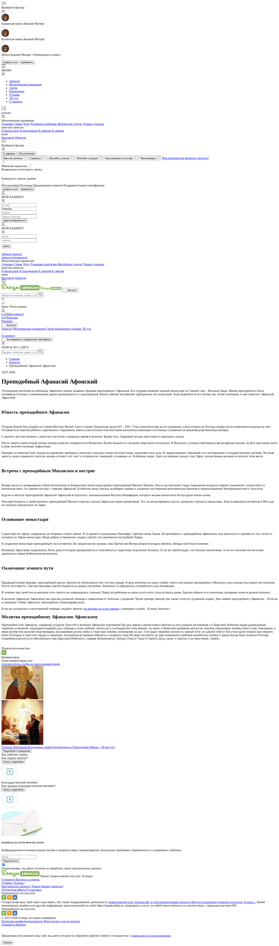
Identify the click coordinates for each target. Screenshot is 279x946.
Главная (14, 359)
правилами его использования (150, 935)
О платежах (34, 889)
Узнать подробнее (13, 761)
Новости (20, 137)
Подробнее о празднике (16, 751)
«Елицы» (19, 883)
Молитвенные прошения (25, 84)
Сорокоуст (36, 158)
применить (27, 62)
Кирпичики (16, 91)
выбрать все (10, 62)
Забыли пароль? (12, 254)
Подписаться (10, 861)
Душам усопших (93, 124)
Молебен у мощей (88, 158)
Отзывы (14, 94)
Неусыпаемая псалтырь (119, 158)
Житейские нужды (70, 124)
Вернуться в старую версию (62, 921)
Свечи (13, 88)
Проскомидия (148, 158)
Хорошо (7, 942)
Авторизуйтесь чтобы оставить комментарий (31, 664)
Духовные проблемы (43, 124)
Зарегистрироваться (14, 257)
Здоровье (7, 124)
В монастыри (10, 130)
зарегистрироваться (14, 220)
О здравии (9, 153)
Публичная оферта (14, 889)
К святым (58, 130)
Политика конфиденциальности (22, 921)
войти (6, 246)
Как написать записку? (17, 886)
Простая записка (13, 158)
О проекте (15, 101)
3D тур (13, 98)
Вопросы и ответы (28, 879)
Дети (26, 124)
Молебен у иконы (59, 158)
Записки (14, 81)
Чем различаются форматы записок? (185, 158)
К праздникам (29, 130)
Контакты (8, 137)
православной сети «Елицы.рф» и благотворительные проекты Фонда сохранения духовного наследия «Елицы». (182, 902)
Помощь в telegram (14, 924)
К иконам (45, 130)
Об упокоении (27, 153)
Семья (18, 124)
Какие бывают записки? (47, 886)
